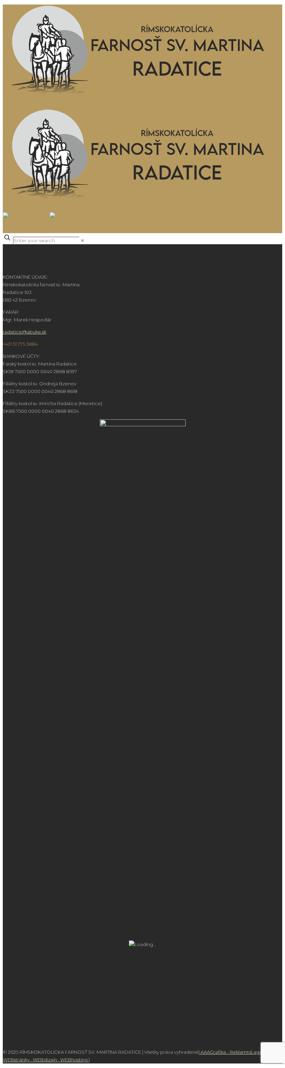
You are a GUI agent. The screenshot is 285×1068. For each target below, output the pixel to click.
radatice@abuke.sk (24, 332)
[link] (82, 240)
